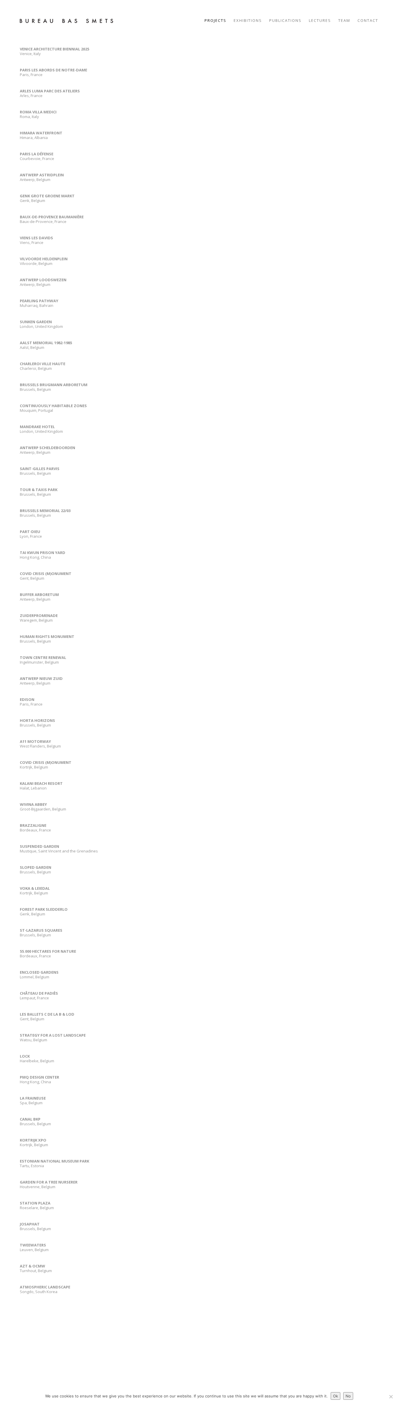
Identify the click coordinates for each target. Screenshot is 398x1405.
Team (344, 20)
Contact (368, 20)
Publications (285, 20)
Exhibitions (248, 20)
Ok (335, 1396)
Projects (215, 20)
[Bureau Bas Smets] (66, 20)
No (348, 1396)
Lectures (320, 20)
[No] (391, 1396)
